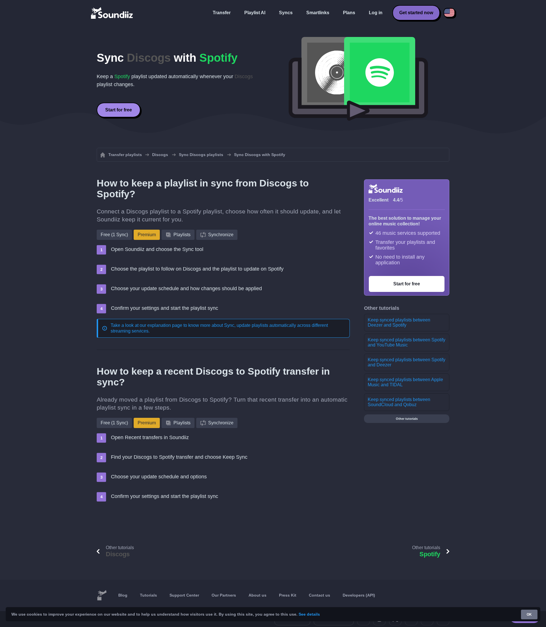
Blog (122, 595)
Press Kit (287, 595)
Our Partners (224, 595)
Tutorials (148, 595)
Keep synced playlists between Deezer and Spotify (399, 322)
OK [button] (529, 614)
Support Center (184, 595)
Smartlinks (317, 12)
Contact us (319, 595)
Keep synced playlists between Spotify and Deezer (406, 362)
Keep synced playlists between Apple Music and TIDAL (405, 382)
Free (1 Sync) (114, 234)
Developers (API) (359, 595)
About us (257, 595)
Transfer (222, 12)
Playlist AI (254, 12)
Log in (375, 12)
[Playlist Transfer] (112, 12)
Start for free (118, 109)
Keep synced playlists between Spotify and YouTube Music (406, 342)
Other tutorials (407, 418)
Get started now (416, 12)
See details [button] (309, 614)
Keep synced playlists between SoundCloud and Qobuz (399, 402)
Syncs (286, 12)
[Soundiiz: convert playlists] (102, 595)
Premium (147, 234)
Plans (349, 12)
